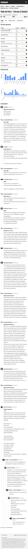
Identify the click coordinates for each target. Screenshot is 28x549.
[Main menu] (25, 2)
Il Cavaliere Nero (8, 179)
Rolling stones (4, 30)
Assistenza (23, 535)
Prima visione (4, 46)
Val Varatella (20, 6)
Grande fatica (4, 34)
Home (2, 6)
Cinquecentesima (5, 50)
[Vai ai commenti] (9, 30)
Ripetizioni (12, 20)
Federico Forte (8, 208)
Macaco (3, 41)
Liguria (13, 6)
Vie (6, 20)
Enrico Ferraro (8, 407)
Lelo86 (5, 107)
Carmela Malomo (8, 119)
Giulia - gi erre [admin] (11, 459)
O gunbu (3, 57)
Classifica (20, 20)
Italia (7, 6)
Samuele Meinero (8, 262)
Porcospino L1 (4, 65)
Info (2, 20)
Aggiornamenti (17, 535)
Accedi (2, 527)
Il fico (2, 53)
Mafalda (3, 38)
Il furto (2, 60)
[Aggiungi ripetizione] (26, 31)
